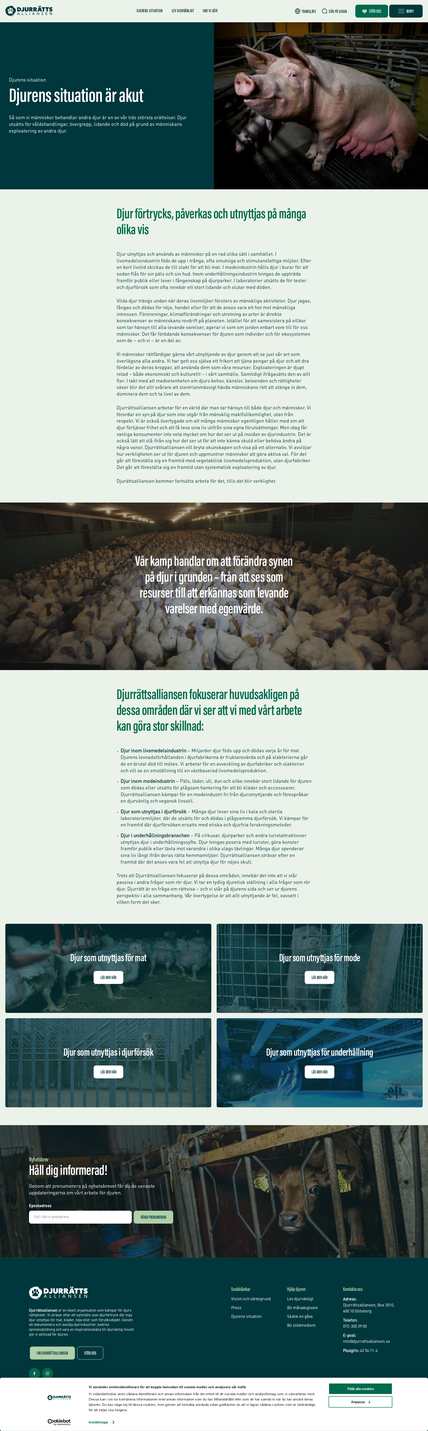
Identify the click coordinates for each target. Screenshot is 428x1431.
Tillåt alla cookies (360, 1389)
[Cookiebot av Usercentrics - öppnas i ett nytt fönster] (59, 1422)
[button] (305, 11)
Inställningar (98, 1422)
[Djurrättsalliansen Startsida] (58, 1293)
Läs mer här (108, 978)
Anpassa (358, 1402)
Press (236, 1308)
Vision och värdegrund (251, 1299)
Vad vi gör (210, 11)
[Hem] (29, 11)
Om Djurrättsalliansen (52, 1353)
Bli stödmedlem (301, 1326)
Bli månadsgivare (302, 1308)
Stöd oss (375, 11)
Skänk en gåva (300, 1317)
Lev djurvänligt (183, 11)
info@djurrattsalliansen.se (366, 1342)
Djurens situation (150, 11)
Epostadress (40, 1206)
